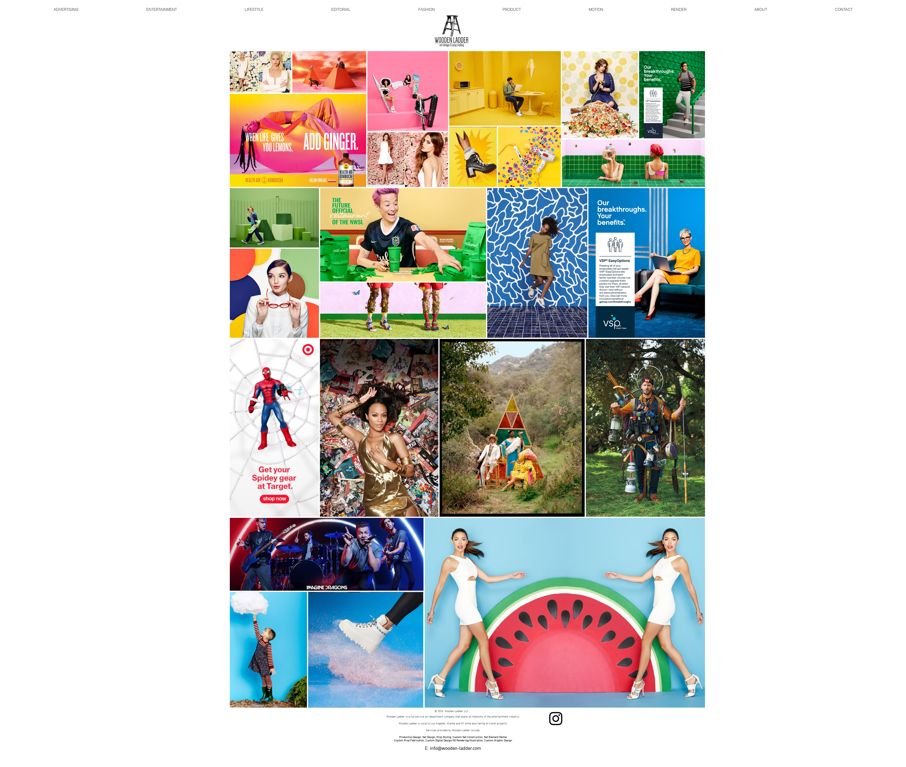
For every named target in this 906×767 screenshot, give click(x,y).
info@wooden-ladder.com (455, 748)
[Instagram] (556, 718)
